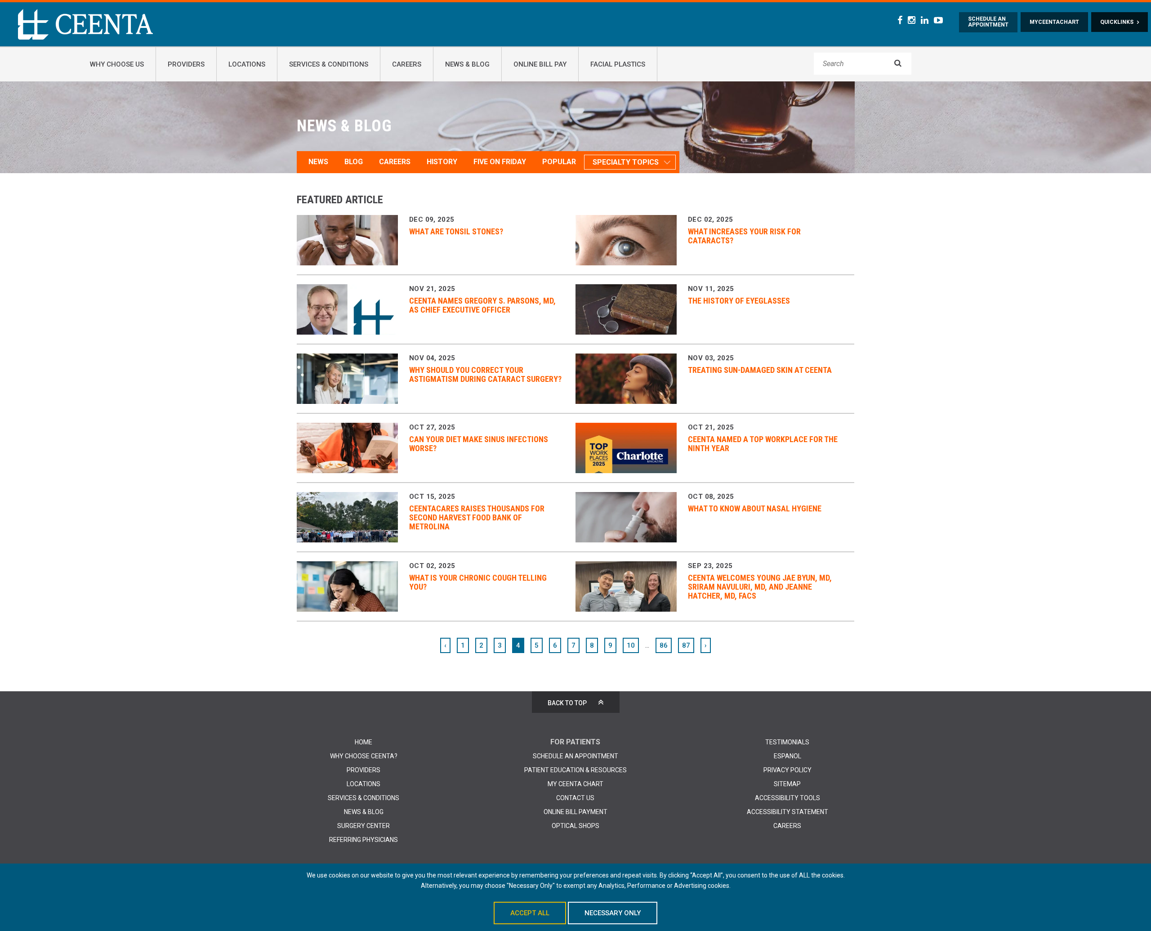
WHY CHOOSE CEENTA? (363, 756)
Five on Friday (499, 161)
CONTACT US (575, 797)
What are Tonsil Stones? (456, 231)
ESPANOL (787, 756)
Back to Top (567, 703)
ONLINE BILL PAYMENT (575, 811)
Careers (394, 161)
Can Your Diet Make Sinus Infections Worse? (478, 443)
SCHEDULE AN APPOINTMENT (575, 756)
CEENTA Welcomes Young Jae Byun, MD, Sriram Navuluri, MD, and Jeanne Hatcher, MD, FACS (760, 586)
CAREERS (787, 825)
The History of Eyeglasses (739, 300)
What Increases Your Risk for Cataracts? (744, 236)
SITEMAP (787, 784)
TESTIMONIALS (787, 742)
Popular (559, 161)
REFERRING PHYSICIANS (363, 839)
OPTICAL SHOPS (575, 825)
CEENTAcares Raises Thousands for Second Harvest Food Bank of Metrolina (476, 517)
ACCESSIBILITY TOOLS (787, 797)
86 (664, 645)
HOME (363, 742)
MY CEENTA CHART (575, 784)
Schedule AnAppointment (988, 22)
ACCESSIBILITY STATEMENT (787, 811)
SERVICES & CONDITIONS (363, 797)
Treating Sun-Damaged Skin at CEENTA (760, 370)
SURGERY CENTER (363, 825)
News (318, 161)
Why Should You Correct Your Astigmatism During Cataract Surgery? (485, 374)
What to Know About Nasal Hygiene (754, 508)
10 (631, 645)
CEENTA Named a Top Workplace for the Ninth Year (763, 443)
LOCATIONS (363, 784)
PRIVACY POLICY (787, 770)
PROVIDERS (363, 770)
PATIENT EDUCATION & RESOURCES (575, 770)
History (442, 161)
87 (686, 645)
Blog (353, 161)
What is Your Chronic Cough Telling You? (478, 582)
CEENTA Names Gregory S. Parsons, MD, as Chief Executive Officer (482, 305)
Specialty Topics (626, 162)
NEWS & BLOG (364, 811)
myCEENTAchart (1054, 22)
